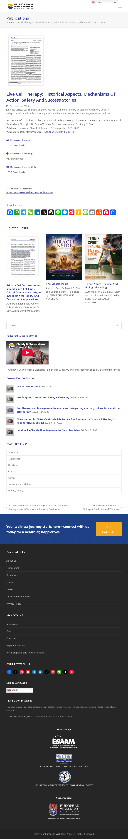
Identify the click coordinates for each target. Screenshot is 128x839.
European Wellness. (55, 833)
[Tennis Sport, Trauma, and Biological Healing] (103, 256)
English (14, 690)
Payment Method (15, 645)
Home (9, 22)
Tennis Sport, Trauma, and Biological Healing (101, 285)
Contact (12, 471)
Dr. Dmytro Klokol (47, 109)
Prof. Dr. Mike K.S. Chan (58, 113)
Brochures (13, 465)
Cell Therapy (29, 109)
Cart (8, 631)
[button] (120, 6)
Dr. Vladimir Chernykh (87, 109)
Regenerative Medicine (98, 113)
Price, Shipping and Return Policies (25, 652)
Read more (67, 716)
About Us (13, 452)
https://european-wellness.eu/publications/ (29, 192)
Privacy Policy (15, 490)
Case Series (16, 109)
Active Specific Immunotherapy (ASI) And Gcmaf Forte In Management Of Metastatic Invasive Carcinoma (38, 507)
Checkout (11, 638)
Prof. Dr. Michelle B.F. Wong (30, 113)
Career (11, 477)
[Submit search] (118, 325)
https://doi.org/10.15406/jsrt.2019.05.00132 (50, 131)
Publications (78, 113)
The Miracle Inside (57, 284)
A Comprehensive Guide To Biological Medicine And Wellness (99, 507)
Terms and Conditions (20, 484)
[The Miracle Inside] (64, 256)
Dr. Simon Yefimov (66, 109)
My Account (12, 623)
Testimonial (14, 458)
